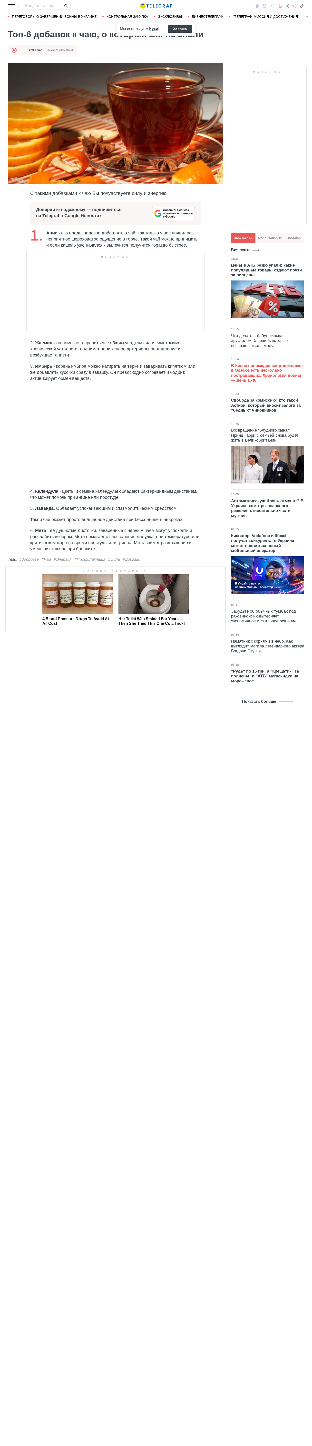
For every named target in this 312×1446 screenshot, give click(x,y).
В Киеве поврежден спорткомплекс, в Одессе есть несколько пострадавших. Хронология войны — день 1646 (267, 373)
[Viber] (264, 5)
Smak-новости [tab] (270, 238)
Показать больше (259, 701)
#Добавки (131, 559)
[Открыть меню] (11, 6)
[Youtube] (280, 6)
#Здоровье (29, 559)
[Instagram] (294, 6)
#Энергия (63, 559)
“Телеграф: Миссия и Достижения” (266, 17)
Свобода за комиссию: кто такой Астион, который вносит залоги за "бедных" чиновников (266, 405)
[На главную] (156, 6)
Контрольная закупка (127, 17)
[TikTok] (302, 6)
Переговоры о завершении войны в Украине (54, 17)
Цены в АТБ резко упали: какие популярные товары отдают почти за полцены (266, 270)
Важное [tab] (294, 238)
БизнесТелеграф (207, 17)
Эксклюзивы (170, 17)
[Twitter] (287, 6)
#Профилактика (90, 559)
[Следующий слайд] (307, 17)
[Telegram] (272, 6)
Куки (153, 29)
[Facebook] (256, 6)
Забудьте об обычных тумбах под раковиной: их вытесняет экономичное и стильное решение (263, 616)
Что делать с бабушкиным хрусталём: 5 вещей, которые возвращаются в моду (259, 340)
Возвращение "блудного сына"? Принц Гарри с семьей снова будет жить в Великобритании (264, 435)
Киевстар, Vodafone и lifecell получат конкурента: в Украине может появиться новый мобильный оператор (262, 543)
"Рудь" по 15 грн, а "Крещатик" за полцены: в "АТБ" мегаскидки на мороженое (265, 676)
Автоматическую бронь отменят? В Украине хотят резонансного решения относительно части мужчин (267, 508)
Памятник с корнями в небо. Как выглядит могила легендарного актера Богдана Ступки (267, 646)
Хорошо (180, 29)
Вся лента (241, 250)
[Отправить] (66, 6)
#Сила (114, 559)
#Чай (46, 559)
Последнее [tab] (243, 238)
